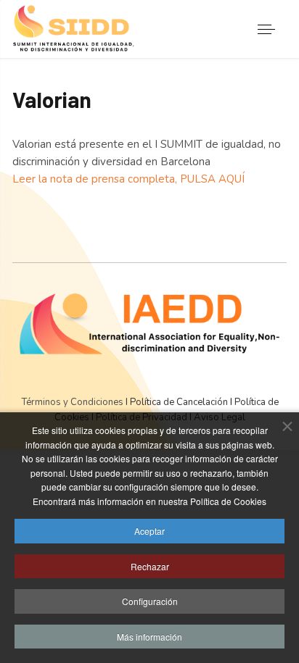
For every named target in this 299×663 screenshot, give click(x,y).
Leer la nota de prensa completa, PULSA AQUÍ (128, 179)
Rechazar (150, 566)
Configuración (150, 601)
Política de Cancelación (178, 402)
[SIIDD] (74, 29)
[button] (266, 29)
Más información (149, 636)
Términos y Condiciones (73, 402)
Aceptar (149, 531)
